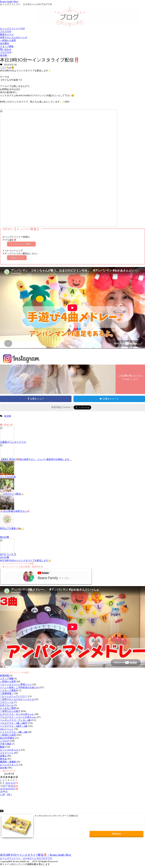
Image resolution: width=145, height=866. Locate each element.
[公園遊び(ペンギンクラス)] (7, 440)
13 (14, 783)
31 (6, 791)
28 (17, 788)
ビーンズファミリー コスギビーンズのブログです (26, 858)
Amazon (116, 833)
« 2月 (2, 794)
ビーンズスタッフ (9, 765)
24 (6, 788)
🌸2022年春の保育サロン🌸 (15, 511)
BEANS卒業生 (7, 738)
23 (4, 788)
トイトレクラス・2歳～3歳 (13, 732)
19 (11, 786)
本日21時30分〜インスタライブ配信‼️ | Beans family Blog (35, 855)
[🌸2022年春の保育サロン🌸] (7, 509)
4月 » (9, 794)
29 (1, 791)
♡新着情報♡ (7, 693)
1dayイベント (6, 729)
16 (4, 786)
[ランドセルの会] (7, 474)
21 (17, 786)
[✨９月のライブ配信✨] (7, 491)
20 (14, 786)
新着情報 (4, 675)
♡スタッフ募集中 (9, 690)
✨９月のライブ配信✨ (12, 493)
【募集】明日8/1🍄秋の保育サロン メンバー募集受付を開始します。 (36, 459)
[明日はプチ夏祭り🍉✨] (7, 526)
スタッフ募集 (7, 46)
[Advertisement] (25, 847)
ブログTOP (5, 31)
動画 (2, 747)
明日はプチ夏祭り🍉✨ (12, 528)
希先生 (3, 759)
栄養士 (3, 756)
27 (14, 788)
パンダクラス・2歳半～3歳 (13, 726)
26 (11, 788)
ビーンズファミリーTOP (12, 28)
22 (1, 788)
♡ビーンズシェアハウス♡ (13, 696)
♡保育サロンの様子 (10, 711)
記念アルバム (7, 705)
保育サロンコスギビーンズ (13, 37)
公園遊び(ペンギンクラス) (13, 442)
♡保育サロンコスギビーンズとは (17, 699)
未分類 (7, 416)
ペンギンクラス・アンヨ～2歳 (15, 720)
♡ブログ (4, 741)
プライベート (7, 753)
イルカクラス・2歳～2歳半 (13, 723)
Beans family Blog (9, 1)
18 (9, 786)
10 (6, 783)
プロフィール (7, 702)
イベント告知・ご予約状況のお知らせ (19, 687)
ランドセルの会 (8, 476)
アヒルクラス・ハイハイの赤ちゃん (18, 717)
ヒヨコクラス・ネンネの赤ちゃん (17, 714)
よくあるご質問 (8, 708)
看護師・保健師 (8, 762)
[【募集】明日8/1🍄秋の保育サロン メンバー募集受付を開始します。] (7, 457)
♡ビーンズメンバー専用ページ (16, 684)
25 (9, 788)
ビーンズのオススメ (10, 750)
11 (9, 783)
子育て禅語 (5, 744)
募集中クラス (7, 34)
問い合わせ (5, 49)
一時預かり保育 (8, 40)
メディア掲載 (7, 678)
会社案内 (4, 43)
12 (11, 783)
